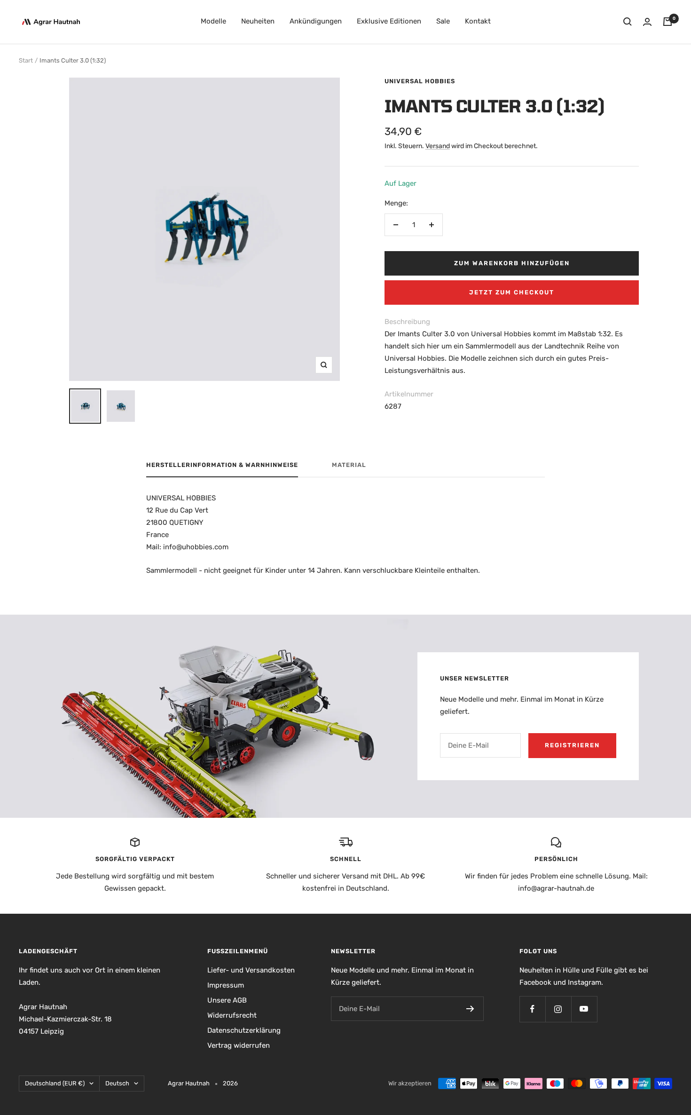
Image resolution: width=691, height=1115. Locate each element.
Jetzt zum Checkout (511, 292)
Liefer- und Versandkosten (251, 970)
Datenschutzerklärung (244, 1030)
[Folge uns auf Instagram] (558, 1009)
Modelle (213, 21)
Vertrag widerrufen (238, 1045)
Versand (437, 146)
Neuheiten (258, 21)
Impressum (225, 985)
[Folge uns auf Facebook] (532, 1009)
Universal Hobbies (420, 81)
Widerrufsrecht (232, 1015)
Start (26, 60)
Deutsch (117, 1083)
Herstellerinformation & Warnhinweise (222, 464)
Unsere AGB (227, 1000)
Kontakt (478, 21)
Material (349, 464)
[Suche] (627, 21)
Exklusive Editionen (389, 21)
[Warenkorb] (667, 21)
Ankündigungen (316, 21)
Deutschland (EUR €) (55, 1083)
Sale (443, 21)
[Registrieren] (470, 1008)
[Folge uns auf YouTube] (584, 1009)
